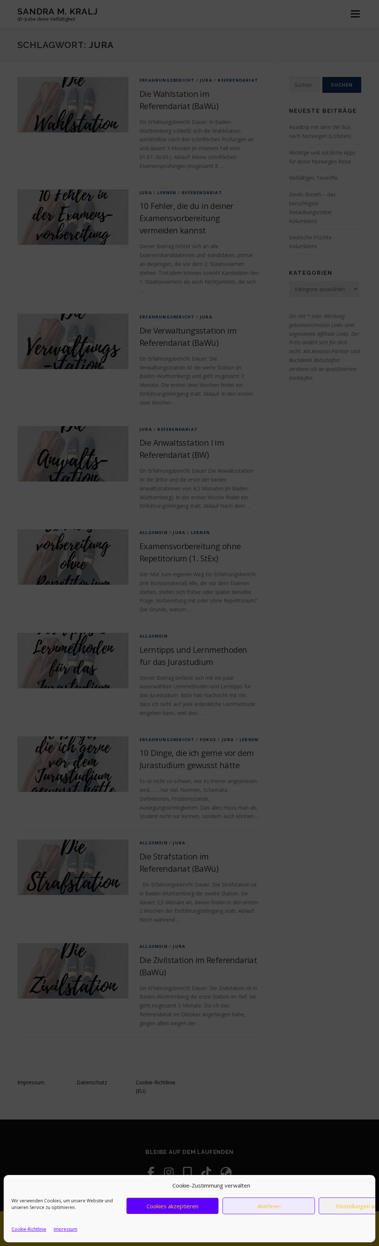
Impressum (65, 1229)
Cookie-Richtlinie (28, 1229)
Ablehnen (269, 1206)
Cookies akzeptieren (172, 1206)
